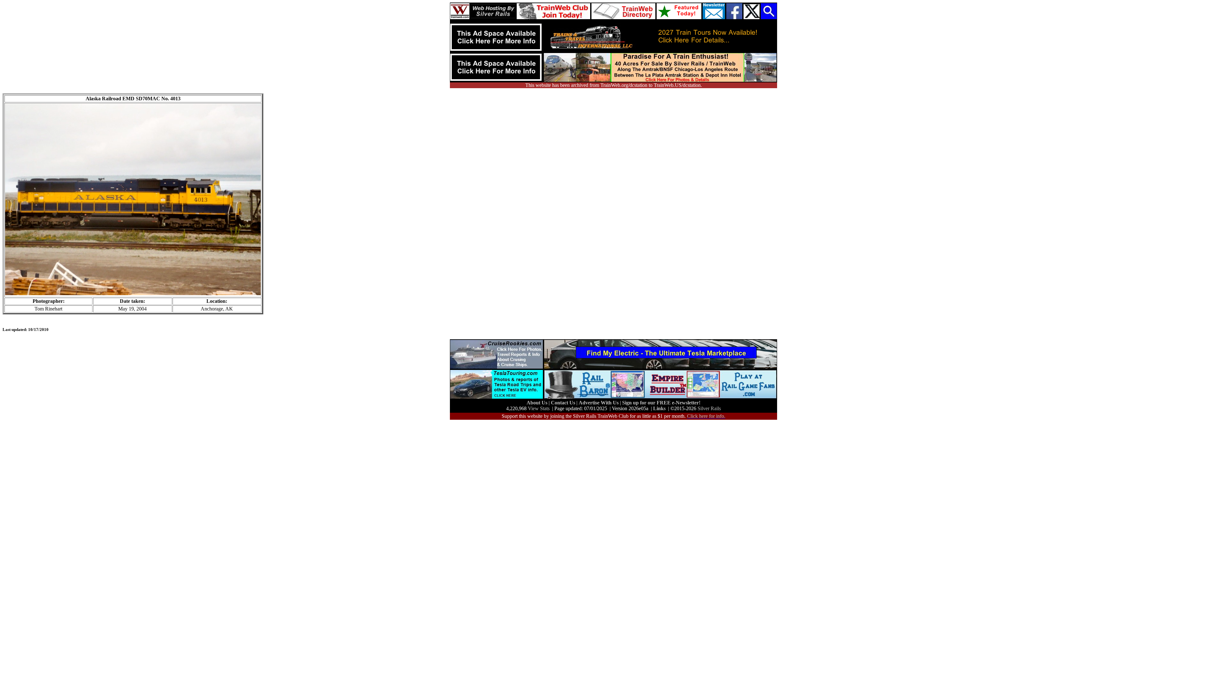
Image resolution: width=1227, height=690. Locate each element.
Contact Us (563, 402)
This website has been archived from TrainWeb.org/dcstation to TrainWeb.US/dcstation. (613, 85)
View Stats (539, 408)
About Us (538, 402)
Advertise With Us (599, 402)
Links (659, 408)
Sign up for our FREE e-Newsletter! (661, 402)
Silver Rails (709, 408)
